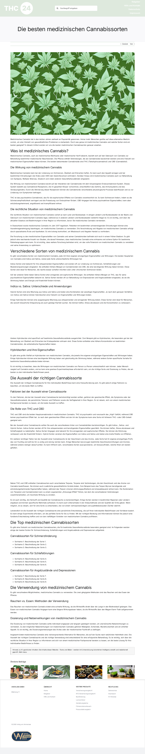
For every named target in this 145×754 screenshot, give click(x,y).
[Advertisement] (72, 321)
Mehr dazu (23, 652)
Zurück (125, 44)
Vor (131, 44)
